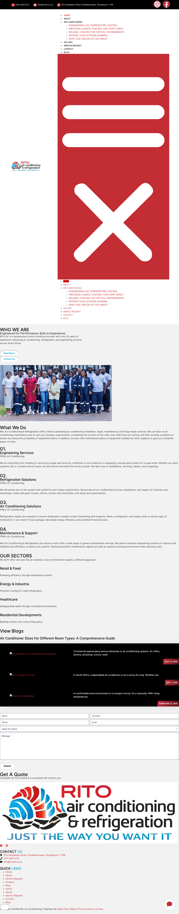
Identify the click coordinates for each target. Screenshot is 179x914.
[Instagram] (157, 4)
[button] (113, 166)
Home (9, 872)
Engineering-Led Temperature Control (93, 25)
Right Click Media (67, 909)
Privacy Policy (85, 909)
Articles (99, 909)
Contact (68, 49)
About (67, 18)
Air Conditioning (73, 22)
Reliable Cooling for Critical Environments (96, 32)
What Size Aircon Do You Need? (88, 38)
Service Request (73, 45)
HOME (67, 15)
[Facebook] (166, 4)
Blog (66, 52)
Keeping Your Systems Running (88, 35)
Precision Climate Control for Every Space (96, 28)
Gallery (68, 42)
